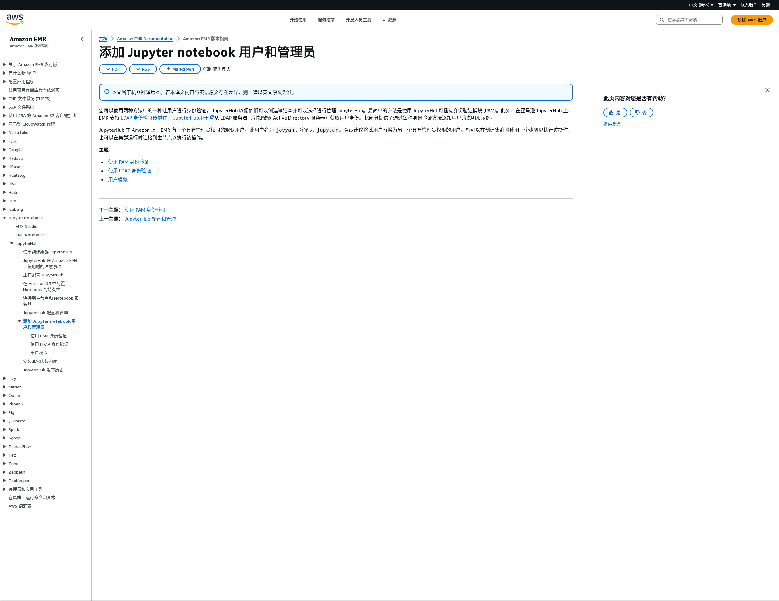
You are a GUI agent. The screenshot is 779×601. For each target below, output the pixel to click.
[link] (205, 39)
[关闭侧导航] (82, 39)
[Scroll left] (285, 20)
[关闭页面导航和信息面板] (767, 90)
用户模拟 (118, 179)
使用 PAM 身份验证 (128, 162)
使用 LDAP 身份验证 (129, 171)
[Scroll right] (400, 20)
